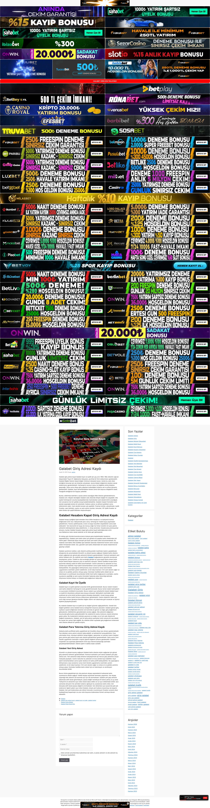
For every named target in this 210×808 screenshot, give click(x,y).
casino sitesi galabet (134, 540)
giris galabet (132, 695)
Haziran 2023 (132, 791)
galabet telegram (144, 658)
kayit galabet (141, 702)
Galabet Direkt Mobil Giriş (68, 704)
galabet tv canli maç (141, 660)
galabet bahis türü (132, 555)
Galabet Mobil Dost (134, 494)
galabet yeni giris (134, 678)
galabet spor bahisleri (136, 656)
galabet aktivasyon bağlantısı (134, 545)
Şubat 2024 (132, 769)
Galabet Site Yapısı (134, 480)
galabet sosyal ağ (142, 651)
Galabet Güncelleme (134, 497)
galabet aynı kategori (132, 548)
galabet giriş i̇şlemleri (132, 597)
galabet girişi (144, 595)
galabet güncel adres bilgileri (134, 605)
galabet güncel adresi (136, 607)
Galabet (63, 698)
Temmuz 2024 (132, 755)
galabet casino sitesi (134, 575)
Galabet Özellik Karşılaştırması (138, 461)
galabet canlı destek (135, 570)
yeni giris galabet (133, 709)
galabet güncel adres (135, 603)
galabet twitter (92, 700)
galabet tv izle (133, 665)
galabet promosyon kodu (135, 647)
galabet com (133, 579)
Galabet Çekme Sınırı (135, 472)
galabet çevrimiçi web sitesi (134, 682)
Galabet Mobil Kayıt (134, 444)
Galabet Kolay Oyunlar (135, 455)
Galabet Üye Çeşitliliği (135, 475)
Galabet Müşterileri (134, 491)
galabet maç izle (145, 627)
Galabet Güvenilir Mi (134, 609)
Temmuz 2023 (132, 788)
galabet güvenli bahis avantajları (135, 611)
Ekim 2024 (131, 746)
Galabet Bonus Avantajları (136, 486)
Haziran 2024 (132, 758)
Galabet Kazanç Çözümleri (136, 450)
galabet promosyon (134, 645)
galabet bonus (134, 557)
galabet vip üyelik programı (133, 673)
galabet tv (131, 660)
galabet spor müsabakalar (133, 658)
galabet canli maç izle (135, 562)
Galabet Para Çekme (136, 643)
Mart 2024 (131, 766)
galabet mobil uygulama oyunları (135, 636)
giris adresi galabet (135, 693)
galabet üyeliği (146, 690)
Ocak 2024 (131, 772)
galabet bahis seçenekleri (135, 550)
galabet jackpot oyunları (142, 618)
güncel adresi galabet (135, 700)
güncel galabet (132, 702)
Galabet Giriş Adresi (135, 593)
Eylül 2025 (131, 727)
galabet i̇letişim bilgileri (144, 616)
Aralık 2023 (132, 774)
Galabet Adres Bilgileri (67, 702)
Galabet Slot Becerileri (135, 466)
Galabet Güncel (135, 600)
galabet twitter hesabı (134, 669)
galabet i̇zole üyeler (132, 618)
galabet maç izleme (135, 630)
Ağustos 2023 (132, 786)
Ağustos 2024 (132, 752)
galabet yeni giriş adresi (135, 680)
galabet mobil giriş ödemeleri (143, 632)
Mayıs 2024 (132, 760)
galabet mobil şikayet (132, 638)
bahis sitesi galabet (133, 538)
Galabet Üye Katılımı (134, 452)
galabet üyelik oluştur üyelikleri (134, 690)
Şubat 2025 (132, 735)
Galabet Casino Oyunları (137, 573)
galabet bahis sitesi (136, 552)
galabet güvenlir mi (136, 614)
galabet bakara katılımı (141, 555)
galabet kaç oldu (135, 623)
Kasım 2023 (132, 777)
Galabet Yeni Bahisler (135, 463)
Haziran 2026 (132, 724)
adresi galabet (134, 536)
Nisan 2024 (132, 763)
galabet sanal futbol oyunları (143, 649)
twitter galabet (143, 704)
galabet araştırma (145, 545)
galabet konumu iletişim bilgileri (134, 625)
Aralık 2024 (132, 741)
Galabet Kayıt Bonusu (135, 447)
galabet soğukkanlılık (132, 653)
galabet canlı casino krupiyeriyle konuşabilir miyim (138, 568)
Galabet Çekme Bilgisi (135, 477)
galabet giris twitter (137, 584)
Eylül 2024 (131, 749)
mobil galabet (132, 704)
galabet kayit (132, 621)
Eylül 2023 (131, 783)
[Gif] (105, 198)
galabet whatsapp (135, 676)
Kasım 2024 (132, 744)
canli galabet (143, 538)
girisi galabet (143, 695)
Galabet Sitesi (132, 651)
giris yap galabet (133, 698)
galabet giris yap (133, 587)
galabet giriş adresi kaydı (68, 700)
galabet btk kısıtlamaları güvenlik (135, 559)
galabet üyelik (134, 685)
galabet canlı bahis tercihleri (134, 564)
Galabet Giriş (132, 438)
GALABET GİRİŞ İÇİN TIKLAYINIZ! (105, 81)
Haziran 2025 (132, 730)
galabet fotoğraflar (143, 579)
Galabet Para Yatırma (135, 640)
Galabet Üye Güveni (134, 469)
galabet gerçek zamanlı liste (134, 582)
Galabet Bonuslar (133, 489)
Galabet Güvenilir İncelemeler (137, 483)
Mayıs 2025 (132, 733)
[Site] (52, 142)
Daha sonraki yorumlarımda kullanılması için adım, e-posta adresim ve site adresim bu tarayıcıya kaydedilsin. (89, 754)
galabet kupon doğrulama (133, 627)
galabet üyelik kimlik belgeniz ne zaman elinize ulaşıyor (138, 688)
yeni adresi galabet (134, 707)
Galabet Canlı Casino (134, 566)
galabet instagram (133, 616)
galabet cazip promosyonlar (134, 577)
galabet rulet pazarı (132, 649)
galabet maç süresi (132, 632)
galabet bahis (143, 548)
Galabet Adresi (133, 436)
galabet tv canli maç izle (135, 662)
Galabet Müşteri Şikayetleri (137, 441)
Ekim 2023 (131, 780)
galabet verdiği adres (134, 671)
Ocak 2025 (131, 738)
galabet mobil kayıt (133, 634)
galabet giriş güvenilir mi (133, 595)
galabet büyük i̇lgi (146, 559)
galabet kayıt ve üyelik (81, 700)
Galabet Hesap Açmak (135, 500)
